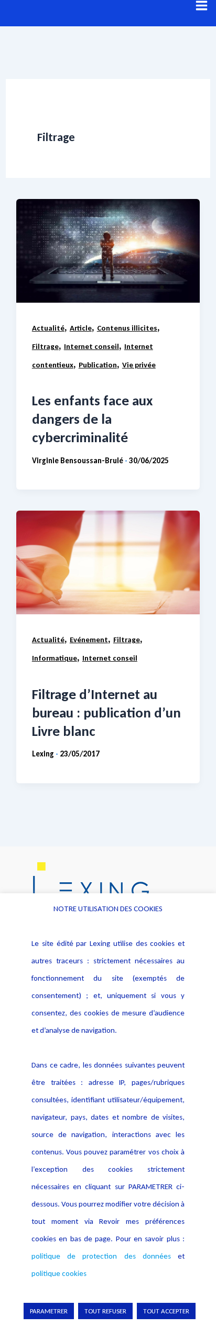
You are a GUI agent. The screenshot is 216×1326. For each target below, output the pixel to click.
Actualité (48, 328)
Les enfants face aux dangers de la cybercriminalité (92, 419)
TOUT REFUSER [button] (105, 1311)
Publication (98, 365)
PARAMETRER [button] (49, 1311)
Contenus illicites (127, 328)
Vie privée (139, 365)
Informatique (54, 658)
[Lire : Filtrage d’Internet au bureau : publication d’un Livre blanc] (108, 562)
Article (81, 328)
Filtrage (45, 346)
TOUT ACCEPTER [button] (166, 1311)
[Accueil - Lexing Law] (108, 890)
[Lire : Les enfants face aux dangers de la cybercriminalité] (108, 251)
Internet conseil (91, 346)
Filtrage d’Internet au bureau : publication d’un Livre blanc (106, 712)
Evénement (89, 639)
